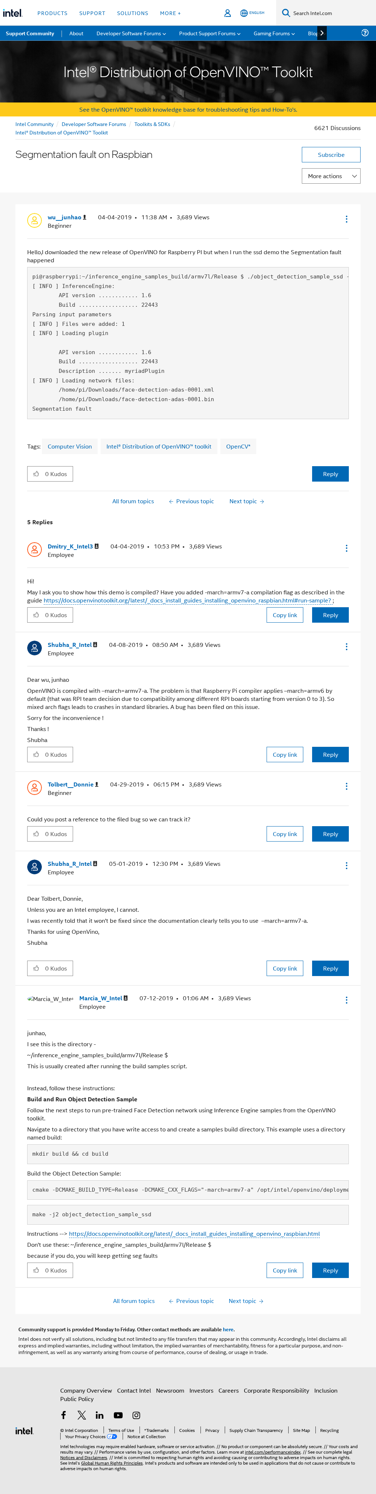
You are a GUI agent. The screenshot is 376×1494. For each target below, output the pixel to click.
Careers (228, 1390)
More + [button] (170, 13)
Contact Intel (134, 1390)
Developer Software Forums (94, 123)
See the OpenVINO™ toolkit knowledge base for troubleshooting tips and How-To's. (188, 109)
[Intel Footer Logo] (24, 1430)
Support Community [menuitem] (30, 33)
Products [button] (52, 13)
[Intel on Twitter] (82, 1416)
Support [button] (92, 13)
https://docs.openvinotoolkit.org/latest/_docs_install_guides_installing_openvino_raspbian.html (194, 1233)
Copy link (285, 615)
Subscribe (331, 154)
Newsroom (170, 1390)
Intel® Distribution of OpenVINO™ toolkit (159, 446)
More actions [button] (325, 176)
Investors (201, 1390)
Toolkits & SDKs (152, 123)
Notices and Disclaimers (83, 1457)
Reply (330, 473)
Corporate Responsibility (276, 1390)
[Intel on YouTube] (118, 1416)
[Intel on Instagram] (136, 1416)
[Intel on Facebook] (63, 1416)
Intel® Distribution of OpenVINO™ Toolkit (61, 132)
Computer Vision (70, 446)
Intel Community (34, 123)
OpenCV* (238, 446)
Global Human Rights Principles (112, 1462)
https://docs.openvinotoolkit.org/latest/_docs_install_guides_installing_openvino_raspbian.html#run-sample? (188, 600)
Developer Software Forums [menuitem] (129, 33)
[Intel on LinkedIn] (100, 1416)
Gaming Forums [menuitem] (272, 33)
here (228, 1329)
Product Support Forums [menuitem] (207, 33)
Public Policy (77, 1398)
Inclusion (325, 1390)
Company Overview (86, 1390)
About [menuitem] (76, 33)
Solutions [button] (132, 13)
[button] (346, 219)
